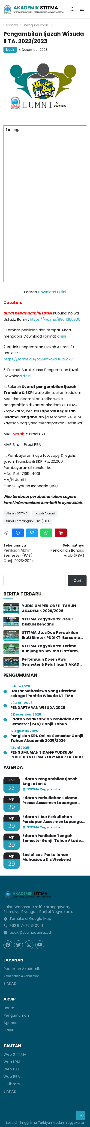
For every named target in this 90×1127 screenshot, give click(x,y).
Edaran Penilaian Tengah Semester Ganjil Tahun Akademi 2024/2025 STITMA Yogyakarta (54, 838)
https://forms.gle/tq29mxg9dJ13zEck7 (38, 359)
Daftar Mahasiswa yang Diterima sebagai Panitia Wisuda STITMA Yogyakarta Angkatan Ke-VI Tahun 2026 (45, 693)
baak (10, 49)
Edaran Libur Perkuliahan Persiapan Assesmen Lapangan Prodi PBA (53, 819)
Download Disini (52, 292)
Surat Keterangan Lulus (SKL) (27, 521)
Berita (8, 1008)
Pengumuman (36, 25)
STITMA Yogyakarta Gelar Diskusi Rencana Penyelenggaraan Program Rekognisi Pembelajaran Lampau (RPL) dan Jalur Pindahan (49, 622)
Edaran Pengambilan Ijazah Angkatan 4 (50, 781)
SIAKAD (10, 983)
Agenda (10, 1022)
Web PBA (11, 1076)
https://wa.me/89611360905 (55, 319)
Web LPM (11, 1061)
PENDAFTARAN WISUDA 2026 (37, 707)
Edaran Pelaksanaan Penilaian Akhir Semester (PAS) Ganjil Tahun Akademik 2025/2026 (46, 722)
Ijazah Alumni (45, 513)
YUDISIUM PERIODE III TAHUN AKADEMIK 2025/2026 (49, 608)
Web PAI (11, 1069)
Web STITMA (14, 1054)
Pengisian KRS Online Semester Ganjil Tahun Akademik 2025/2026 (46, 738)
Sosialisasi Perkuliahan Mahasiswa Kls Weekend (46, 857)
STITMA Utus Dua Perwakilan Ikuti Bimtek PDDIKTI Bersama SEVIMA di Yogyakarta (51, 635)
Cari (77, 580)
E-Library (11, 1084)
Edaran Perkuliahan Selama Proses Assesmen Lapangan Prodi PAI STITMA (50, 800)
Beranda (10, 25)
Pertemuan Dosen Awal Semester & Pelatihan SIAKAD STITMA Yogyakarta (50, 662)
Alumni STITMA (16, 513)
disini (61, 336)
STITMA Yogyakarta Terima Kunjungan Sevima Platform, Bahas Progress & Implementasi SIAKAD (53, 649)
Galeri (8, 1030)
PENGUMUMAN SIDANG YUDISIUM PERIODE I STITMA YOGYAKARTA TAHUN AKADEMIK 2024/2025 (48, 755)
